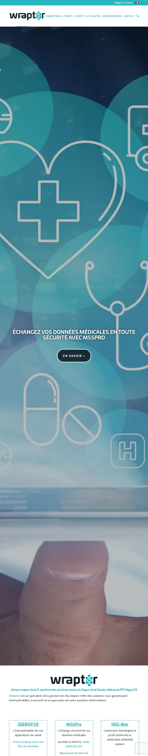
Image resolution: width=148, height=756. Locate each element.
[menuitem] (122, 3)
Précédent (8, 346)
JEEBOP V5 (28, 724)
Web (86, 742)
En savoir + (74, 356)
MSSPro (74, 724)
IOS (80, 746)
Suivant (139, 346)
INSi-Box (119, 724)
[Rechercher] (137, 16)
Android (71, 746)
